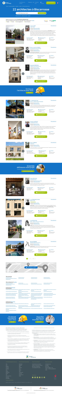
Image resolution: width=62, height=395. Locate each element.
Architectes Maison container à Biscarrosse (11, 293)
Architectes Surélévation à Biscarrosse (49, 303)
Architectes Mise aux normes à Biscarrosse (49, 305)
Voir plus (29, 15)
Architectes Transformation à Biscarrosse (11, 306)
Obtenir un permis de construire (37, 365)
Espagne (20, 367)
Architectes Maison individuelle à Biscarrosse (12, 289)
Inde (19, 368)
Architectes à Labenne (47, 277)
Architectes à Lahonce (34, 278)
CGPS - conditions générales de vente (50, 369)
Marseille (7, 366)
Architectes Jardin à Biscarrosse (48, 306)
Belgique (20, 365)
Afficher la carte (32, 267)
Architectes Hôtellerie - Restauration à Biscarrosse (23, 296)
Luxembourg (21, 372)
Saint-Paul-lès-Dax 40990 (38, 180)
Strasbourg (7, 372)
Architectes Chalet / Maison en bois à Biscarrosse (36, 290)
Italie (19, 371)
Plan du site (47, 366)
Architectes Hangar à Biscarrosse (10, 297)
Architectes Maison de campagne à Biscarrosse (23, 292)
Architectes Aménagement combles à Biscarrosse (11, 311)
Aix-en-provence (8, 375)
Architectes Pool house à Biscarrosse (11, 294)
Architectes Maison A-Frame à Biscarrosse (24, 293)
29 (33, 258)
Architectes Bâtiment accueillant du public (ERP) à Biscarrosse (37, 298)
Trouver (29, 92)
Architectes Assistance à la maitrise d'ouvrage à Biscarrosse (24, 307)
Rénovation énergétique (36, 366)
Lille (6, 374)
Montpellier (7, 378)
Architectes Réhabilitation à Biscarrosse (49, 308)
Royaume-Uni (21, 374)
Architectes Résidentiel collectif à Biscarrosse (50, 294)
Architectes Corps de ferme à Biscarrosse (36, 293)
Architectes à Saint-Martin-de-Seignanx (11, 278)
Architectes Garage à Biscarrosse (22, 294)
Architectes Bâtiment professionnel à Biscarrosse (36, 296)
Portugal (20, 373)
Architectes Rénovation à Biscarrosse (23, 303)
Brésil (20, 366)
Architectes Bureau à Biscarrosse (48, 295)
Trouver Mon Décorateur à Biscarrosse (39, 390)
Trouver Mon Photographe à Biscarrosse (13, 390)
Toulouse (7, 367)
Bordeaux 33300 (36, 67)
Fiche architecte (53, 25)
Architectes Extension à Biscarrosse (10, 305)
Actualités (46, 365)
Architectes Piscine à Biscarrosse (35, 306)
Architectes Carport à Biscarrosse (48, 293)
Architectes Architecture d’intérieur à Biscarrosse (11, 309)
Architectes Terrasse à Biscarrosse (35, 305)
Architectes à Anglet (21, 278)
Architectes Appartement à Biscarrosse (36, 294)
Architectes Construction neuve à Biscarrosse (12, 303)
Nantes (7, 371)
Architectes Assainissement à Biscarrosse (36, 308)
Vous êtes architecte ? (51, 3)
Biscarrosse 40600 (37, 28)
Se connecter (42, 3)
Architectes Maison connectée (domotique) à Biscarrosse (50, 290)
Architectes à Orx (8, 279)
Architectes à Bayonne (34, 277)
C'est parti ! (39, 321)
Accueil (7, 6)
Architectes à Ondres (9, 277)
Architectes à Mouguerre (47, 278)
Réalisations (30, 2)
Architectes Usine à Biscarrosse (48, 297)
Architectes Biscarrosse (26, 6)
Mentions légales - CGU (49, 367)
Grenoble (7, 377)
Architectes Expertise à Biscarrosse (23, 305)
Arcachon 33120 (36, 49)
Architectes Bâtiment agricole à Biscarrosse (37, 297)
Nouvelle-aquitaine (12, 6)
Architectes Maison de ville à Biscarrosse (11, 291)
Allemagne (20, 364)
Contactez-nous (37, 3)
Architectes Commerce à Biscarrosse (11, 295)
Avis (33, 2)
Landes (20, 6)
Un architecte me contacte (22, 3)
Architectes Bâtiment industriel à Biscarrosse (24, 297)
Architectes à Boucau (21, 277)
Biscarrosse (13, 287)
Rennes (7, 373)
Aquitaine (17, 6)
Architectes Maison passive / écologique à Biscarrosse (24, 290)
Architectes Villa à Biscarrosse (48, 291)
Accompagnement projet (36, 367)
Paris (6, 364)
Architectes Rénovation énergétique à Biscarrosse (36, 304)
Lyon (6, 365)
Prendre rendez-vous (28, 171)
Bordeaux (7, 368)
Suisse (20, 375)
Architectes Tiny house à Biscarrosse (36, 291)
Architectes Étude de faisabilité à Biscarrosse (24, 308)
